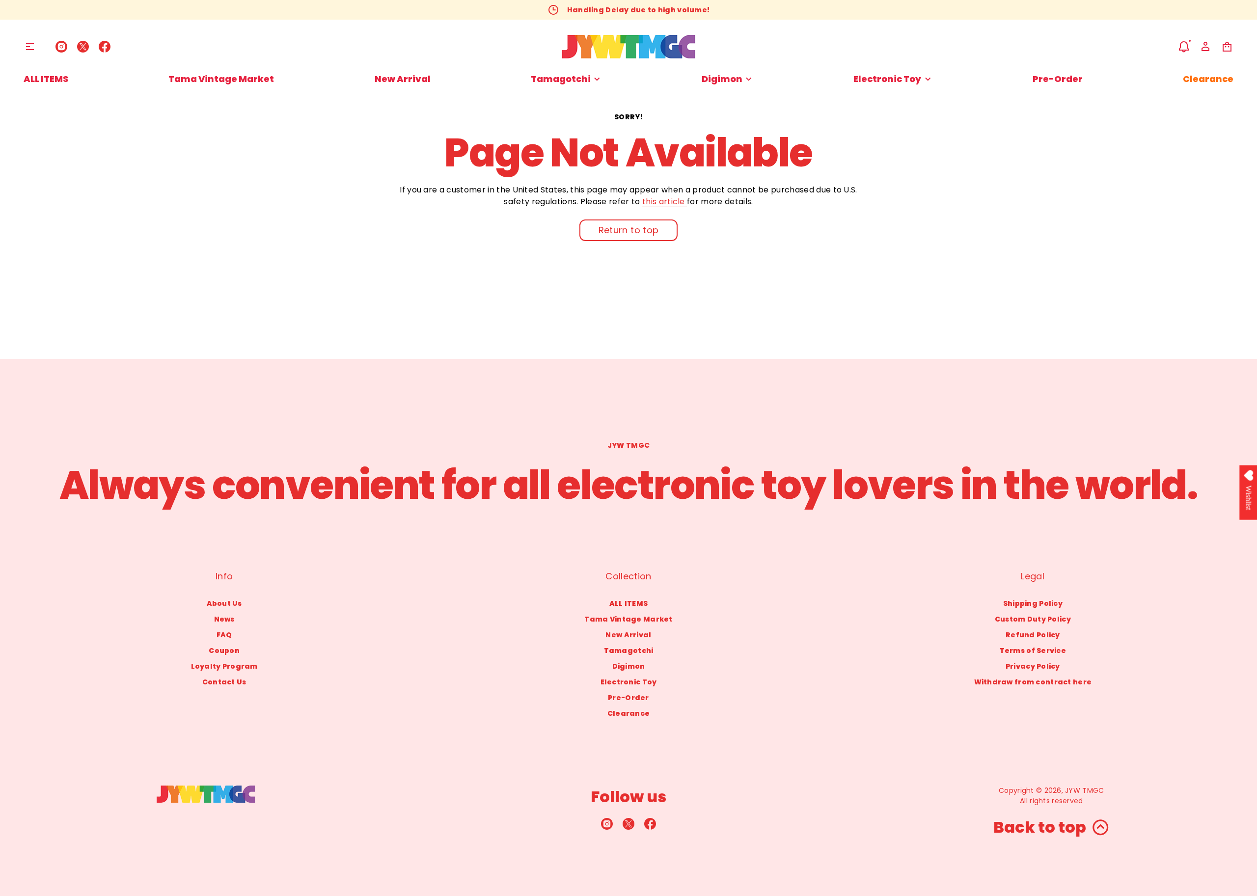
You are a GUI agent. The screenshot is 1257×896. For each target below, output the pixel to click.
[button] (1184, 46)
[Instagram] (61, 46)
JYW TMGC (1084, 790)
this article (664, 201)
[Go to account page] (1205, 46)
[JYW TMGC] (628, 46)
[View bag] (1227, 46)
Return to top (629, 230)
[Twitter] (83, 46)
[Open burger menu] (30, 46)
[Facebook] (104, 46)
